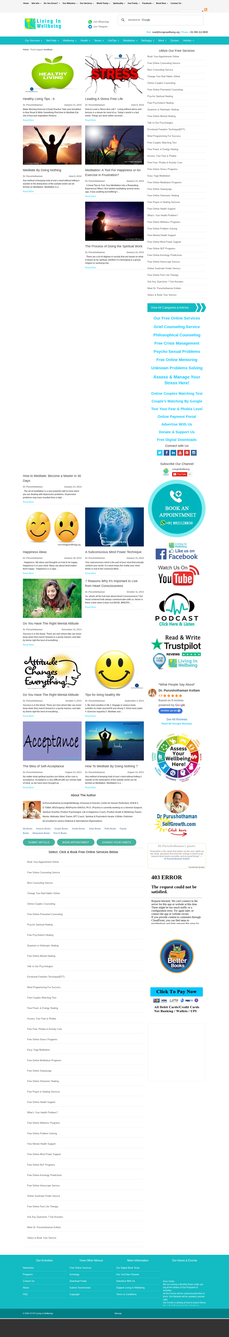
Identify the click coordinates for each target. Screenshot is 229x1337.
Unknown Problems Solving (177, 368)
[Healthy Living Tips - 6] (52, 92)
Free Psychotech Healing (40, 935)
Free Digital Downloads (177, 440)
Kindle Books (78, 828)
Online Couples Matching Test (177, 393)
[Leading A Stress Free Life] (114, 92)
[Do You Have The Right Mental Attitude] (52, 617)
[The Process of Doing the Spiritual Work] (114, 240)
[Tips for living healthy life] (114, 688)
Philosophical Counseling (176, 335)
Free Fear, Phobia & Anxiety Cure (44, 1029)
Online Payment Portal (177, 417)
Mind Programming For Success (44, 987)
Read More (28, 120)
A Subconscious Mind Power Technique (113, 552)
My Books (27, 828)
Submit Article (39, 842)
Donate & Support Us (177, 432)
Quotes (174, 40)
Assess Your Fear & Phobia (41, 1018)
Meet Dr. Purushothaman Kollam (44, 1227)
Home (26, 3)
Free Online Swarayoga (39, 1070)
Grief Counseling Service (177, 327)
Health (84, 40)
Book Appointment (75, 842)
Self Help (51, 40)
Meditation (129, 40)
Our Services (86, 3)
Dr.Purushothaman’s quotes (177, 846)
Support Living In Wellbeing (130, 1287)
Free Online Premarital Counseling (45, 914)
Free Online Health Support (41, 1102)
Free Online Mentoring (176, 359)
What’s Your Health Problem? (42, 1112)
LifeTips (112, 40)
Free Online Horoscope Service (43, 1185)
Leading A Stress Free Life (104, 99)
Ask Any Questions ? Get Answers (45, 1217)
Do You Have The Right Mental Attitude (51, 623)
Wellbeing (68, 40)
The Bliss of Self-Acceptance (43, 766)
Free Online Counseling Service (43, 872)
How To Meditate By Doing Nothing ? (111, 766)
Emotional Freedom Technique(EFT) (46, 976)
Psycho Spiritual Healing (40, 924)
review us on (169, 710)
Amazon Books (43, 828)
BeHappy (147, 40)
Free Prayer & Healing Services (43, 1091)
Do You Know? (51, 3)
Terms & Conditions (126, 1294)
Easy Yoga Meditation (38, 1049)
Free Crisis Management (176, 343)
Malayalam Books (41, 833)
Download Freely (78, 1281)
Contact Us (176, 3)
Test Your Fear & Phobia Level (177, 409)
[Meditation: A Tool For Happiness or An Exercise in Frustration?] (114, 164)
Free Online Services (80, 1267)
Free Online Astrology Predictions (44, 1175)
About (26, 1287)
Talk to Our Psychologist (40, 966)
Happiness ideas (35, 552)
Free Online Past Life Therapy (42, 1206)
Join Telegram (100, 26)
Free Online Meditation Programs (44, 1060)
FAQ (25, 1294)
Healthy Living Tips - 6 (39, 99)
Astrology (74, 1274)
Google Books (61, 828)
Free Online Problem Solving (42, 1133)
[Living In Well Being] (43, 26)
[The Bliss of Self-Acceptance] (52, 760)
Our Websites (69, 3)
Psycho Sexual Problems (177, 351)
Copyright (74, 1294)
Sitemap (117, 1313)
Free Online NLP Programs (41, 1164)
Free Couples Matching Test (41, 997)
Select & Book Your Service (41, 1238)
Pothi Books (110, 828)
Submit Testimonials (80, 1287)
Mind (161, 40)
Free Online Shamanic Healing (43, 1081)
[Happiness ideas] (52, 545)
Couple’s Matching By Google (177, 401)
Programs (28, 1274)
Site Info (35, 3)
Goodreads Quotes (196, 867)
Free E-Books (60, 833)
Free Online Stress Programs (42, 1039)
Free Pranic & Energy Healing (42, 1008)
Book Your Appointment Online (43, 862)
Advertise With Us (176, 424)
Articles (187, 40)
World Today (102, 3)
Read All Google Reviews (177, 723)
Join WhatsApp (101, 21)
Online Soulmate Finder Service (43, 1196)
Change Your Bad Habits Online (43, 893)
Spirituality (118, 3)
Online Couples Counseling (41, 903)
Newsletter (28, 1267)
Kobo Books (95, 828)
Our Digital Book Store (128, 1267)
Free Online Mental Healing (41, 956)
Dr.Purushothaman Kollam (177, 859)
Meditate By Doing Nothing (42, 170)
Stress (97, 40)
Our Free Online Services (177, 318)
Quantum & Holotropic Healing (43, 945)
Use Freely (133, 3)
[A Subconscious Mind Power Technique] (114, 545)
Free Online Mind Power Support (44, 1154)
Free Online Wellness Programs (43, 1123)
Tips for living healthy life (102, 695)
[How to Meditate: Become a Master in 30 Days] (52, 469)
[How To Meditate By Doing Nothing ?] (114, 760)
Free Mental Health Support (41, 1143)
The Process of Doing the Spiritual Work (113, 246)
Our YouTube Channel (127, 1274)
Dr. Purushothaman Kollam (179, 690)
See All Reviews (176, 719)
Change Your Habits (116, 842)
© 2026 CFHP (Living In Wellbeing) (38, 1313)
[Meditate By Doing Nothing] (52, 164)
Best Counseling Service (40, 883)
